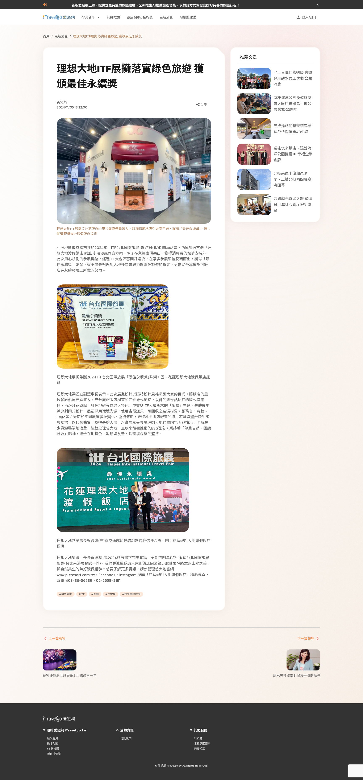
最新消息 (166, 17)
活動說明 (126, 738)
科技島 (198, 738)
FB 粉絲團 (53, 748)
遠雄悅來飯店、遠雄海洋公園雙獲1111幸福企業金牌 (293, 154)
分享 (203, 104)
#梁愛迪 (110, 594)
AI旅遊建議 (188, 17)
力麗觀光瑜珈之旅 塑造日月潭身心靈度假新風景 (293, 204)
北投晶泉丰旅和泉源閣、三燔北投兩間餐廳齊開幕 (292, 179)
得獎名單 (88, 17)
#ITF (82, 594)
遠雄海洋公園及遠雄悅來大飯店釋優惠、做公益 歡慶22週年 (292, 103)
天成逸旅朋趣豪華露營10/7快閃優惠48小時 (292, 129)
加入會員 (52, 738)
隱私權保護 (54, 754)
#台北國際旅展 (131, 594)
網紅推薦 (113, 17)
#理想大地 (65, 594)
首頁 (46, 36)
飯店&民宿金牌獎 (140, 17)
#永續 (95, 594)
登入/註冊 (309, 17)
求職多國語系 (202, 743)
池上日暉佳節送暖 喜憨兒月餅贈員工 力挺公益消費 (293, 78)
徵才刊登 (52, 743)
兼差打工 (199, 748)
